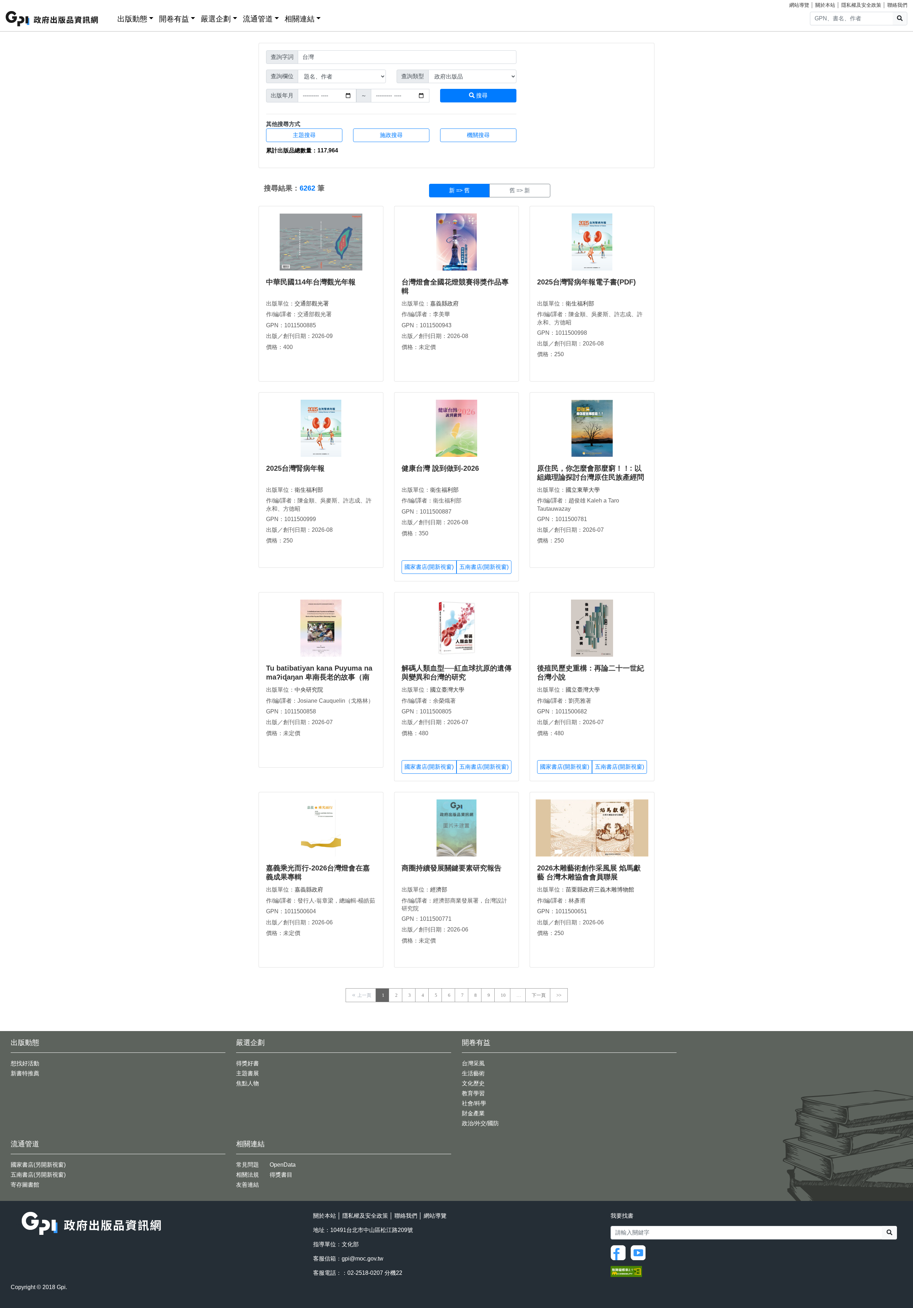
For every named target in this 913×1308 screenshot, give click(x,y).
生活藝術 (473, 1073)
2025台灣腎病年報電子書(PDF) (586, 282)
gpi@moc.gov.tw (362, 1259)
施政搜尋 (391, 135)
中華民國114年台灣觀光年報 (311, 282)
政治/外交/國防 (480, 1123)
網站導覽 (799, 5)
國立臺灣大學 (447, 690)
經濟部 (438, 890)
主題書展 (247, 1073)
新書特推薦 (25, 1073)
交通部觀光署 (312, 304)
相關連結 (300, 19)
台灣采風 (473, 1063)
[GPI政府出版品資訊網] (52, 18)
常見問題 (247, 1165)
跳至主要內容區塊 (20, 3)
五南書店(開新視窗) (484, 567)
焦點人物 (247, 1083)
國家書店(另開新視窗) (38, 1165)
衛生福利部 (580, 304)
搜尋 (481, 95)
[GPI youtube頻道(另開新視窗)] (640, 1252)
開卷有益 (174, 19)
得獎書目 (281, 1175)
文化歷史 (473, 1083)
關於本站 (825, 5)
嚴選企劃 (216, 19)
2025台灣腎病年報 (295, 468)
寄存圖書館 (25, 1185)
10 (503, 995)
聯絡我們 (897, 5)
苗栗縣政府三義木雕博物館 (600, 890)
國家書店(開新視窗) (429, 567)
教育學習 (473, 1093)
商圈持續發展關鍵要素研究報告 (451, 868)
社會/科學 (474, 1103)
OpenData (283, 1165)
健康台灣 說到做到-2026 (440, 468)
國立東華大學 (583, 490)
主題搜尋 (304, 135)
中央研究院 (309, 690)
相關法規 (247, 1175)
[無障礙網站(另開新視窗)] (626, 1271)
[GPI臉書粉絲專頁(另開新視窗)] (620, 1252)
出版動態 (132, 19)
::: (109, 17)
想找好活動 (25, 1063)
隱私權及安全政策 (861, 5)
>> (558, 995)
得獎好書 (247, 1063)
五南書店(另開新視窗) (38, 1175)
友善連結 (247, 1185)
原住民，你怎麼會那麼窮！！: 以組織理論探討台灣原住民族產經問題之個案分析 (590, 477)
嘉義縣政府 (444, 304)
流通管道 (258, 19)
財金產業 (473, 1113)
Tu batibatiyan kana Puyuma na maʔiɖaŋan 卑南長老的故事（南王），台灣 (319, 677)
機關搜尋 (478, 135)
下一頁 (539, 995)
